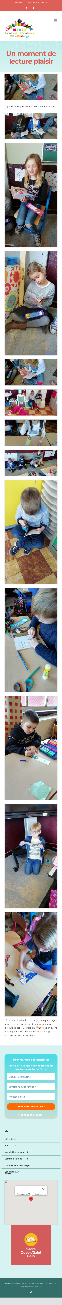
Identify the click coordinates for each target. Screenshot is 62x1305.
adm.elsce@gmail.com (38, 2)
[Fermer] (43, 1189)
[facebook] (31, 1292)
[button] (31, 1200)
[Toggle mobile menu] (55, 20)
